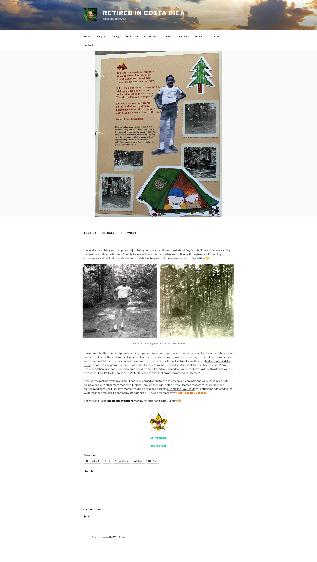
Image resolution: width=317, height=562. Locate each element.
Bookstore (131, 36)
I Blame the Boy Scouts (181, 388)
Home (87, 36)
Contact (88, 45)
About (217, 36)
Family (183, 36)
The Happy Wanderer (120, 400)
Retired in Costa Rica (144, 13)
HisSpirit (200, 36)
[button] (120, 301)
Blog (99, 36)
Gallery (115, 36)
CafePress (150, 36)
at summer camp (190, 353)
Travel (166, 36)
